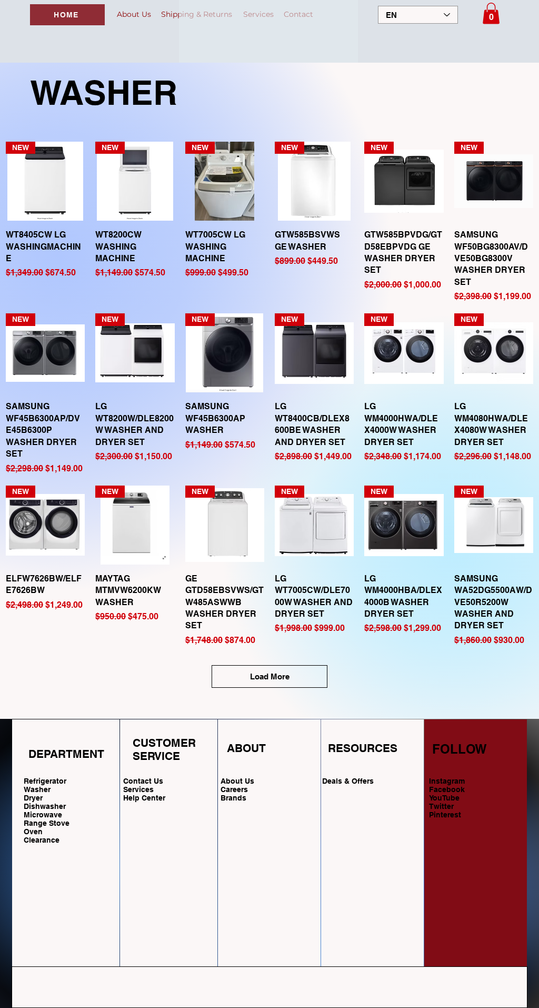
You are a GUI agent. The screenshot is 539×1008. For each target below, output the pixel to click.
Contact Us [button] (143, 781)
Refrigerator (45, 781)
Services (138, 789)
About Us (237, 781)
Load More (270, 676)
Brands (233, 798)
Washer (37, 789)
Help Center (145, 798)
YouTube (444, 798)
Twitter (441, 806)
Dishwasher (45, 806)
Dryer (33, 798)
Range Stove (46, 823)
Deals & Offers (349, 781)
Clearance (41, 840)
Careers (234, 789)
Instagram (447, 781)
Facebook (447, 789)
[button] (491, 13)
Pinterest (445, 815)
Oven (33, 831)
